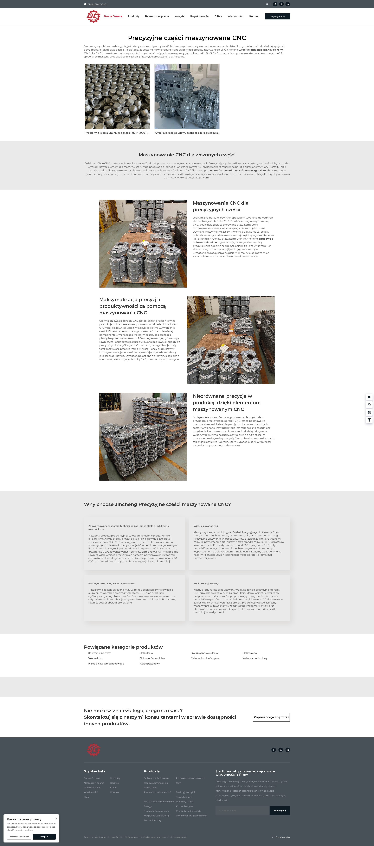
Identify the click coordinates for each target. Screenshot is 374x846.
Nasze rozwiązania (157, 16)
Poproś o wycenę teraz (271, 717)
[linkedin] (287, 4)
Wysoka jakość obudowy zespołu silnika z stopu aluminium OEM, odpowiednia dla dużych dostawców (219, 132)
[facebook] (275, 4)
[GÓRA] (369, 420)
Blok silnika (146, 653)
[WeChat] (369, 412)
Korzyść (180, 16)
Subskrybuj (280, 810)
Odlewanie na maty (99, 653)
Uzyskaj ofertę (278, 16)
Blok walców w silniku (152, 658)
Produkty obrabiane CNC (157, 792)
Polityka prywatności (177, 837)
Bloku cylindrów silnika (204, 653)
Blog (86, 797)
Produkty (133, 16)
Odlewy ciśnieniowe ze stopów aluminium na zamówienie (156, 783)
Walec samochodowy (255, 658)
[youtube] (281, 4)
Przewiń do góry (283, 837)
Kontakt (254, 16)
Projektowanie (199, 16)
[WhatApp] (369, 404)
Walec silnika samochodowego (106, 663)
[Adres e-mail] (369, 397)
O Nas (218, 16)
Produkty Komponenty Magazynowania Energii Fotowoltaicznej (157, 816)
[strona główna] (93, 16)
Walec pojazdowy (150, 663)
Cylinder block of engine (205, 658)
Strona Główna (112, 16)
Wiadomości (236, 16)
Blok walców (250, 653)
